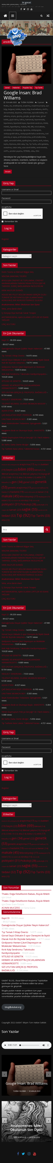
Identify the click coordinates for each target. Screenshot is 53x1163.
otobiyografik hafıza (11, 133)
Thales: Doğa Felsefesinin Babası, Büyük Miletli (25, 893)
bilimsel (39, 469)
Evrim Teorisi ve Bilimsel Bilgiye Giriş (18, 272)
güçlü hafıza (13, 119)
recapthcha (6, 207)
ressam (5, 510)
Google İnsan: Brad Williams (23, 95)
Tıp (27, 144)
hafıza (22, 119)
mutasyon (44, 496)
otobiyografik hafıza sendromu (32, 133)
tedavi (45, 140)
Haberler (16, 88)
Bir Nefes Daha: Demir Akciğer (15, 444)
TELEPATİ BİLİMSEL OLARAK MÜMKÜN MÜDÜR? (24, 403)
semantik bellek (15, 140)
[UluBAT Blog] (5, 16)
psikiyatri (11, 504)
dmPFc (45, 109)
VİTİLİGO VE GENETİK (11, 381)
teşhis (6, 144)
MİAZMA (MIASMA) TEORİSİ (14, 5)
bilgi (28, 109)
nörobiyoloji (17, 130)
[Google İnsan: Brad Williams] (27, 48)
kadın (34, 492)
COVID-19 (12, 477)
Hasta (6, 492)
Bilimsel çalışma (32, 474)
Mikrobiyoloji (29, 496)
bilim (26, 469)
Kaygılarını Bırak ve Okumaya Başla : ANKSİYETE (23, 430)
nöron (36, 501)
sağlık (6, 140)
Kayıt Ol (5, 340)
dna (22, 477)
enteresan (27, 113)
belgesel (11, 109)
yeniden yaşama (16, 151)
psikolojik (42, 504)
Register (5, 239)
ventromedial (41, 147)
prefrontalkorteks (38, 137)
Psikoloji (28, 504)
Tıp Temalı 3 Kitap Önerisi (13, 355)
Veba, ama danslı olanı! (12, 308)
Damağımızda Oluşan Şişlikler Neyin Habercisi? (22, 348)
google (26, 116)
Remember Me (11, 221)
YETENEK (26, 151)
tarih (40, 140)
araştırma (26, 106)
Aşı (37, 464)
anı (10, 106)
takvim (35, 140)
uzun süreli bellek (28, 147)
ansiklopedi (17, 106)
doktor (32, 477)
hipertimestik (40, 119)
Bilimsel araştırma (12, 473)
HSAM (45, 123)
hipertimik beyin (19, 123)
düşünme (18, 113)
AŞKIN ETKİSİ (7, 410)
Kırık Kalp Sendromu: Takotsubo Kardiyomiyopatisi (24, 374)
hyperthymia (15, 127)
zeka (32, 151)
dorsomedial (9, 113)
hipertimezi (8, 123)
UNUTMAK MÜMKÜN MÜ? (13, 419)
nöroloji (26, 500)
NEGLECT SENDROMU (12, 399)
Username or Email (10, 189)
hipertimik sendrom (34, 123)
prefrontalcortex (24, 137)
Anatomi (6, 465)
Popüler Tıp (27, 88)
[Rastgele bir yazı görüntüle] (48, 15)
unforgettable (43, 144)
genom (35, 488)
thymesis (12, 144)
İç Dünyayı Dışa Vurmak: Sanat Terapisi (19, 313)
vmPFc (6, 151)
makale (23, 127)
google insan (35, 116)
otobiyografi (36, 130)
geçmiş (19, 116)
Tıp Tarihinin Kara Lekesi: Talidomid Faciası (20, 449)
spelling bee (27, 140)
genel (29, 482)
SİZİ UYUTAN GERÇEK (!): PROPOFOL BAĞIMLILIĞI (24, 392)
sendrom (42, 510)
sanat (15, 509)
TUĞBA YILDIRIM (27, 102)
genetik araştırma (19, 487)
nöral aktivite (40, 127)
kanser (43, 492)
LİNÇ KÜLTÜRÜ (8, 324)
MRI (32, 127)
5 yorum (40, 102)
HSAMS (6, 127)
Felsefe (6, 482)
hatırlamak (29, 119)
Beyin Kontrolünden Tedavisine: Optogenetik (21, 423)
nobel (6, 500)
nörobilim (7, 130)
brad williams (36, 109)
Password (6, 198)
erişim (13, 116)
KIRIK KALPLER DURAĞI (12, 290)
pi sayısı (14, 137)
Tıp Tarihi (38, 88)
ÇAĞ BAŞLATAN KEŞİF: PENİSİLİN (17, 415)
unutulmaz (8, 147)
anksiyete (14, 465)
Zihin (37, 151)
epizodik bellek (38, 113)
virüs (6, 520)
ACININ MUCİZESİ (11, 907)
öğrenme (26, 130)
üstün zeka (17, 147)
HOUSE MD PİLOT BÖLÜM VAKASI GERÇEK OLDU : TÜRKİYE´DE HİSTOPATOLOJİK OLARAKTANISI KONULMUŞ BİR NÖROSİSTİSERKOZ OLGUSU (24, 297)
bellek (18, 109)
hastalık (17, 491)
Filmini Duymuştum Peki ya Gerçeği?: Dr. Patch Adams (25, 437)
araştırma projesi (38, 106)
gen (17, 482)
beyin (23, 109)
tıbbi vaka (21, 144)
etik (41, 477)
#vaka (6, 106)
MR (28, 127)
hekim (27, 492)
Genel (7, 88)
